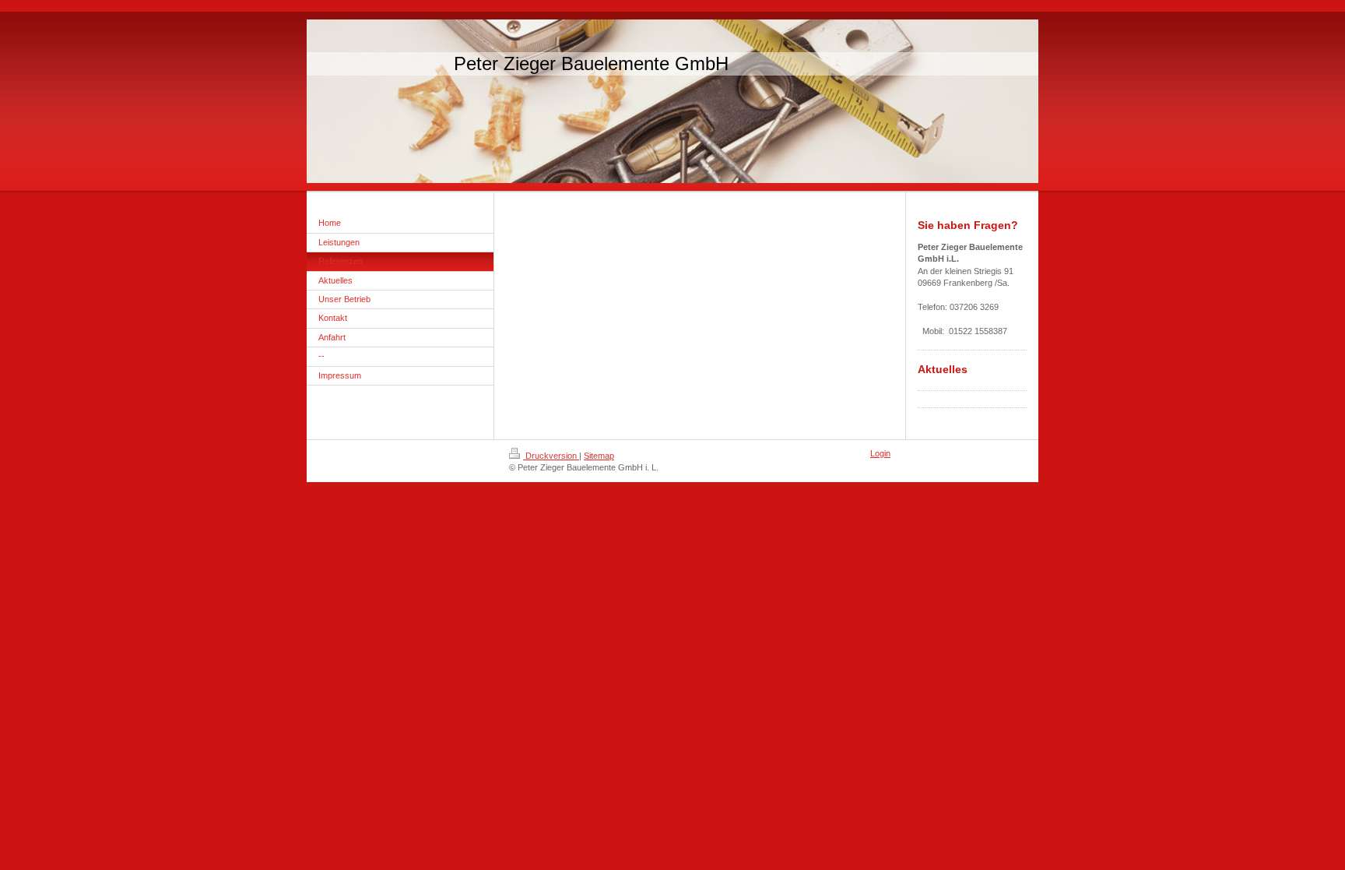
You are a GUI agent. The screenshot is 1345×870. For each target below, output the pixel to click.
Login (880, 453)
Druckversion (551, 455)
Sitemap (599, 455)
